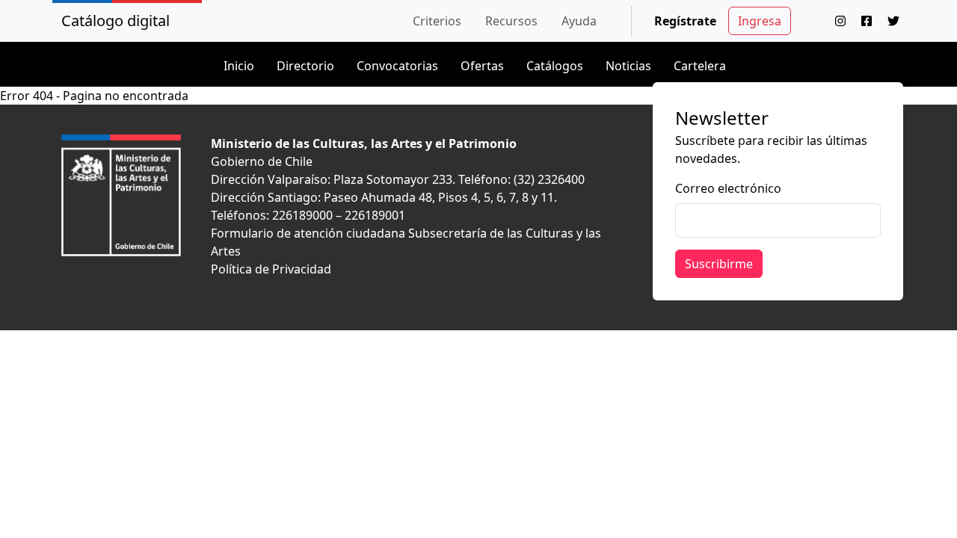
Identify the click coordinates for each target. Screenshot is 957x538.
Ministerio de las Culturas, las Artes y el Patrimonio (364, 143)
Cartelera (700, 66)
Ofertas (482, 66)
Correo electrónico (728, 188)
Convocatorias (397, 66)
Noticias (628, 66)
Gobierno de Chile (262, 161)
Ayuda (579, 21)
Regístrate (685, 21)
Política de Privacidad (271, 269)
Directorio (305, 66)
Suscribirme (719, 264)
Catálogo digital (115, 20)
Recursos (511, 21)
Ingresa (759, 21)
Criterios (437, 21)
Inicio (239, 66)
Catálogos (554, 66)
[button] (437, 21)
